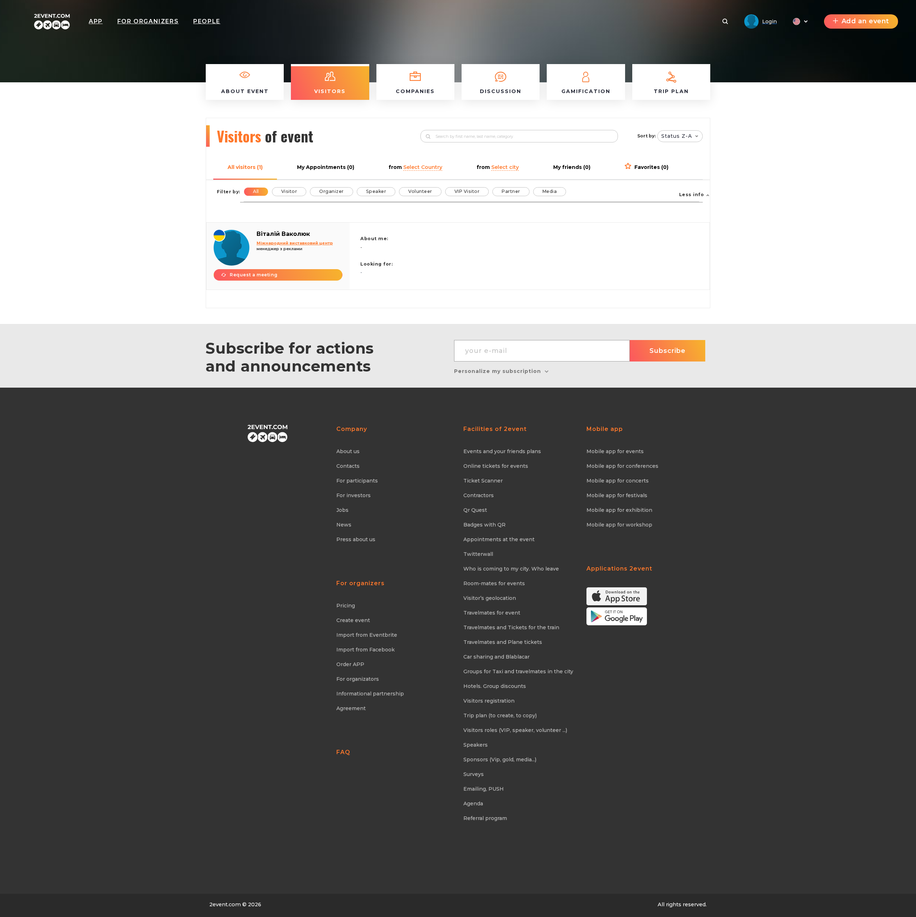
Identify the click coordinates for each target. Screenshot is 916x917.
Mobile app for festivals (616, 495)
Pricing (345, 605)
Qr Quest (475, 510)
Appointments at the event (499, 539)
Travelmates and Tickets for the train (511, 627)
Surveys (473, 774)
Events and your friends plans (502, 451)
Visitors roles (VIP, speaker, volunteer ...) (515, 730)
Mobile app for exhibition (619, 510)
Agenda (473, 803)
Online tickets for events (495, 466)
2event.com (225, 904)
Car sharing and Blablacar (496, 657)
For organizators (357, 679)
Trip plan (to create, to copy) (500, 715)
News (343, 524)
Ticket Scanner (483, 480)
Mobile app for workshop (619, 524)
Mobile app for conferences (622, 466)
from (415, 167)
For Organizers (148, 21)
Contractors (478, 495)
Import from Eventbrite (366, 635)
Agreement (351, 708)
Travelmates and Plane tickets (502, 642)
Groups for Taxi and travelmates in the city (518, 671)
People (206, 21)
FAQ (343, 752)
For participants (357, 480)
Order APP (350, 664)
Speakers (475, 745)
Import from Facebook (365, 649)
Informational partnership (370, 693)
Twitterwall (478, 554)
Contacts (348, 466)
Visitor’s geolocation (489, 598)
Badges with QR (484, 524)
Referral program (485, 818)
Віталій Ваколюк (283, 234)
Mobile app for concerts (617, 480)
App (96, 21)
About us (348, 451)
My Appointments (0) (325, 167)
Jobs (342, 510)
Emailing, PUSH (483, 789)
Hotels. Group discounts (494, 686)
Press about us (355, 539)
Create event (353, 620)
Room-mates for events (494, 583)
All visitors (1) (245, 167)
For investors (353, 495)
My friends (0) (571, 167)
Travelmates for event (491, 613)
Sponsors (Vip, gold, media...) (499, 759)
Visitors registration (489, 701)
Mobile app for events (615, 451)
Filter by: (228, 191)
